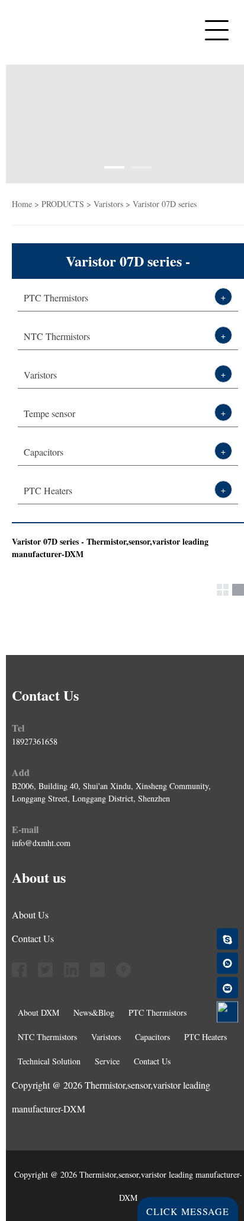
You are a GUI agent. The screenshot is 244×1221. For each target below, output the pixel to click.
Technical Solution (49, 1061)
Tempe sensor (49, 413)
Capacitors (39, 194)
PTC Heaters (46, 227)
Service (107, 1061)
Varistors (40, 374)
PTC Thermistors (60, 61)
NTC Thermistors (57, 336)
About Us (30, 914)
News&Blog (43, 260)
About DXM (38, 1012)
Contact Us (33, 938)
